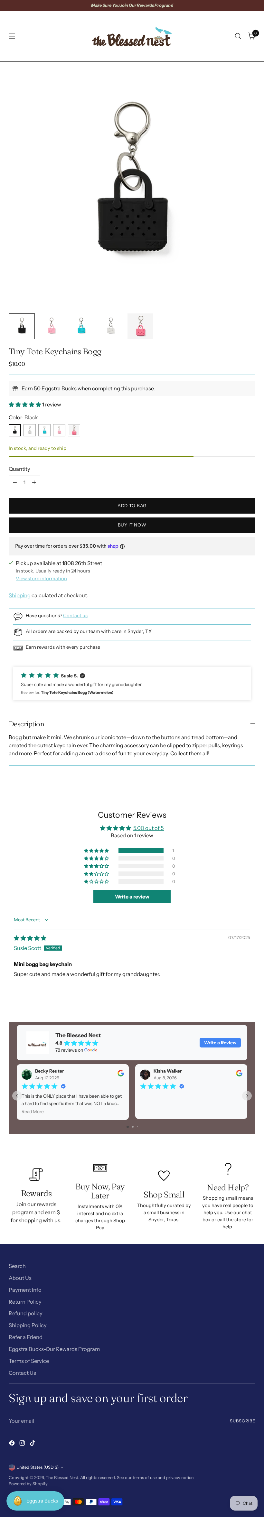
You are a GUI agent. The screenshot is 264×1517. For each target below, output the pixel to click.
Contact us (75, 616)
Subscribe (242, 1421)
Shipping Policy (28, 1325)
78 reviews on (69, 1050)
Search (17, 1266)
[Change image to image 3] (81, 326)
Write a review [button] (132, 896)
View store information (41, 579)
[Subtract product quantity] (15, 482)
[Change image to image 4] (111, 326)
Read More (33, 1111)
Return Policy (25, 1301)
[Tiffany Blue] (44, 430)
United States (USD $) (37, 1467)
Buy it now (132, 524)
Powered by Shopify (28, 1483)
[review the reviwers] (121, 1075)
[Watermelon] (74, 430)
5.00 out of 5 (148, 828)
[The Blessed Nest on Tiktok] (33, 1444)
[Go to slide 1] (128, 1127)
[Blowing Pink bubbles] (59, 430)
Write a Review (220, 1043)
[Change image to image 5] (140, 326)
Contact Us (22, 1373)
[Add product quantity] (34, 482)
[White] (30, 430)
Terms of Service (29, 1361)
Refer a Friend (25, 1337)
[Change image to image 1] (22, 326)
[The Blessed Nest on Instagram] (23, 1444)
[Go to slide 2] (133, 1127)
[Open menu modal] (12, 36)
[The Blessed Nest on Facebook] (12, 1444)
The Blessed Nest (62, 1477)
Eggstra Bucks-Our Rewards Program (54, 1349)
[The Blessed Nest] (132, 36)
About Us (20, 1278)
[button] (25, 404)
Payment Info (25, 1290)
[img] (30, 938)
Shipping (20, 595)
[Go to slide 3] (137, 1126)
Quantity (19, 469)
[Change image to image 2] (51, 326)
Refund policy (25, 1313)
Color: (23, 417)
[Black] (15, 430)
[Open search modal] (238, 36)
